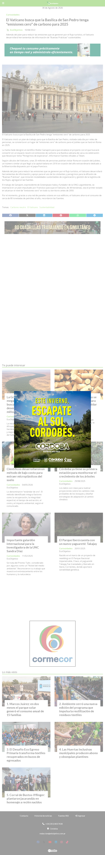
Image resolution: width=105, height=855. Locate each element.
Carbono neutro (18, 207)
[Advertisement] (52, 260)
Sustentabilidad (46, 207)
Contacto (24, 815)
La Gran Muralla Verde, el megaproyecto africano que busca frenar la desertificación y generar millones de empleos (25, 404)
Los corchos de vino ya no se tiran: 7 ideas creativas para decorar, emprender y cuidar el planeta (78, 402)
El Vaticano (32, 207)
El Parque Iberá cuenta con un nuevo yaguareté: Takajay (78, 542)
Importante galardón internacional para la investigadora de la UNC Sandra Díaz (23, 545)
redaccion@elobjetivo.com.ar (52, 833)
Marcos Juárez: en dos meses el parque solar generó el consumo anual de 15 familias (25, 709)
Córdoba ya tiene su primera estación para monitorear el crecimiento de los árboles (78, 472)
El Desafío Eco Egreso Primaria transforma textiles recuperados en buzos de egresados (26, 755)
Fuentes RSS (63, 815)
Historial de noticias (43, 815)
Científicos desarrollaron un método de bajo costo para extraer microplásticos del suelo (26, 474)
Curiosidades (12, 14)
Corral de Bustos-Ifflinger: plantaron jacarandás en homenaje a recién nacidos (26, 798)
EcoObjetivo (16, 30)
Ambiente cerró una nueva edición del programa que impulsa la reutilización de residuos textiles (78, 709)
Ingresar (81, 815)
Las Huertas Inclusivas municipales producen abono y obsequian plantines (78, 753)
